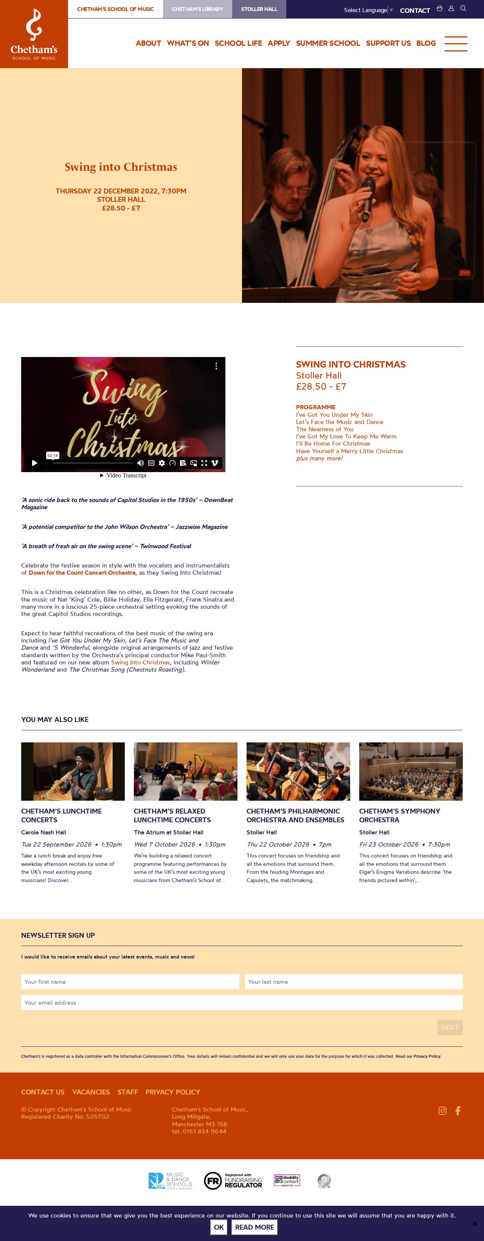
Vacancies (91, 1092)
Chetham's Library (197, 9)
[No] (474, 1223)
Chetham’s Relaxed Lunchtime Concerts (172, 816)
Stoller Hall (259, 9)
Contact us (43, 1092)
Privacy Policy (427, 1056)
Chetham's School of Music (34, 34)
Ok (219, 1227)
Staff (128, 1092)
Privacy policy (173, 1092)
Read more (254, 1227)
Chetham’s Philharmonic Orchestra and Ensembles (295, 816)
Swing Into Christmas (140, 662)
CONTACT (415, 10)
